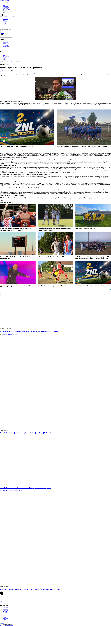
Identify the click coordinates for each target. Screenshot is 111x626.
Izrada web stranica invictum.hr (6, 625)
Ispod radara (5, 6)
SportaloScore (5, 19)
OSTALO (5, 612)
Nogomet (4, 3)
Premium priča (5, 2)
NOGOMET (5, 607)
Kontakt (4, 24)
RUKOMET (5, 609)
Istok (4, 5)
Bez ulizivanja (5, 8)
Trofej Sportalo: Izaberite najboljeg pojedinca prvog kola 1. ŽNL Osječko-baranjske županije (31, 589)
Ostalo (4, 20)
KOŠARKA (5, 610)
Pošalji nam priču (6, 9)
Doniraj (4, 619)
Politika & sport (6, 7)
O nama (4, 23)
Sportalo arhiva (6, 21)
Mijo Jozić (2, 70)
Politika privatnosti (6, 620)
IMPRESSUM (6, 618)
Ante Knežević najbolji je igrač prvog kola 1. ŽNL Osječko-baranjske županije (26, 433)
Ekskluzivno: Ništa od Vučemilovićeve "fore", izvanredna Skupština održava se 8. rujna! (29, 331)
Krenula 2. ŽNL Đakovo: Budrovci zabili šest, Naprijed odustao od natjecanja (25, 488)
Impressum (5, 22)
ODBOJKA (5, 611)
